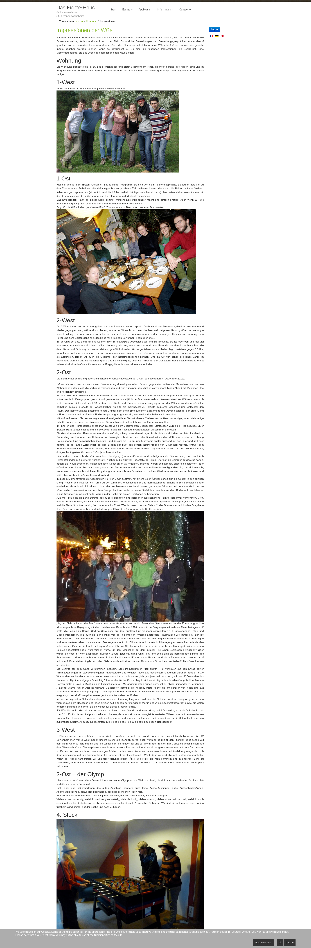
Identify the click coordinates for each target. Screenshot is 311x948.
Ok (280, 942)
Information (164, 9)
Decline (290, 942)
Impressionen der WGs (85, 30)
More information (263, 942)
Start (113, 9)
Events (126, 9)
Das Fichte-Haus (76, 7)
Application (145, 9)
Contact (183, 9)
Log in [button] (214, 29)
